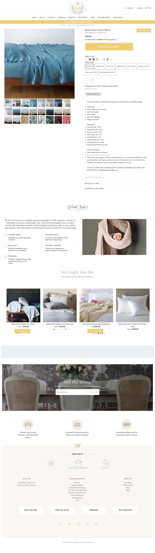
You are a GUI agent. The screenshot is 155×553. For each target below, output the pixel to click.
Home (63, 25)
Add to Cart (109, 46)
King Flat (110, 66)
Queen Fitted (143, 66)
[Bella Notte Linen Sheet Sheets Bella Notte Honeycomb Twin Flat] (25, 120)
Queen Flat (100, 66)
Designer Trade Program (77, 493)
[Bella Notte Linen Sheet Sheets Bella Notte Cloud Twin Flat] (25, 111)
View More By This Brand (94, 177)
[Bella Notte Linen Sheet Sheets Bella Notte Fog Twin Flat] (41, 111)
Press (128, 488)
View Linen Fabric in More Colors (98, 155)
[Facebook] (60, 524)
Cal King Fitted (91, 72)
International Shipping (77, 488)
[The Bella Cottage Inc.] (77, 2)
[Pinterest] (87, 524)
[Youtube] (96, 524)
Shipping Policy (77, 485)
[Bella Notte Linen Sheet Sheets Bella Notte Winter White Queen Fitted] (41, 120)
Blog (128, 490)
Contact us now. (91, 89)
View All (71, 25)
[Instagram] (78, 524)
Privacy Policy (77, 498)
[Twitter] (69, 524)
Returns (77, 483)
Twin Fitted (121, 66)
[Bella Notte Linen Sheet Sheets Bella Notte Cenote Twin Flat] (39, 64)
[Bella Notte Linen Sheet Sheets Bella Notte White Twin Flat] (16, 120)
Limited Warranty (77, 495)
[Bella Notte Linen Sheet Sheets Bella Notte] (8, 103)
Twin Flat (89, 66)
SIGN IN (140, 8)
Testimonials (128, 485)
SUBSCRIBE (93, 392)
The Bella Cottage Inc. (74, 542)
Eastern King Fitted (107, 72)
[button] (118, 39)
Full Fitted (132, 66)
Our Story (128, 483)
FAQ (77, 500)
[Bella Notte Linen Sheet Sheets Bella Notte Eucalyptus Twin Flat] (33, 111)
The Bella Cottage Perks (77, 490)
